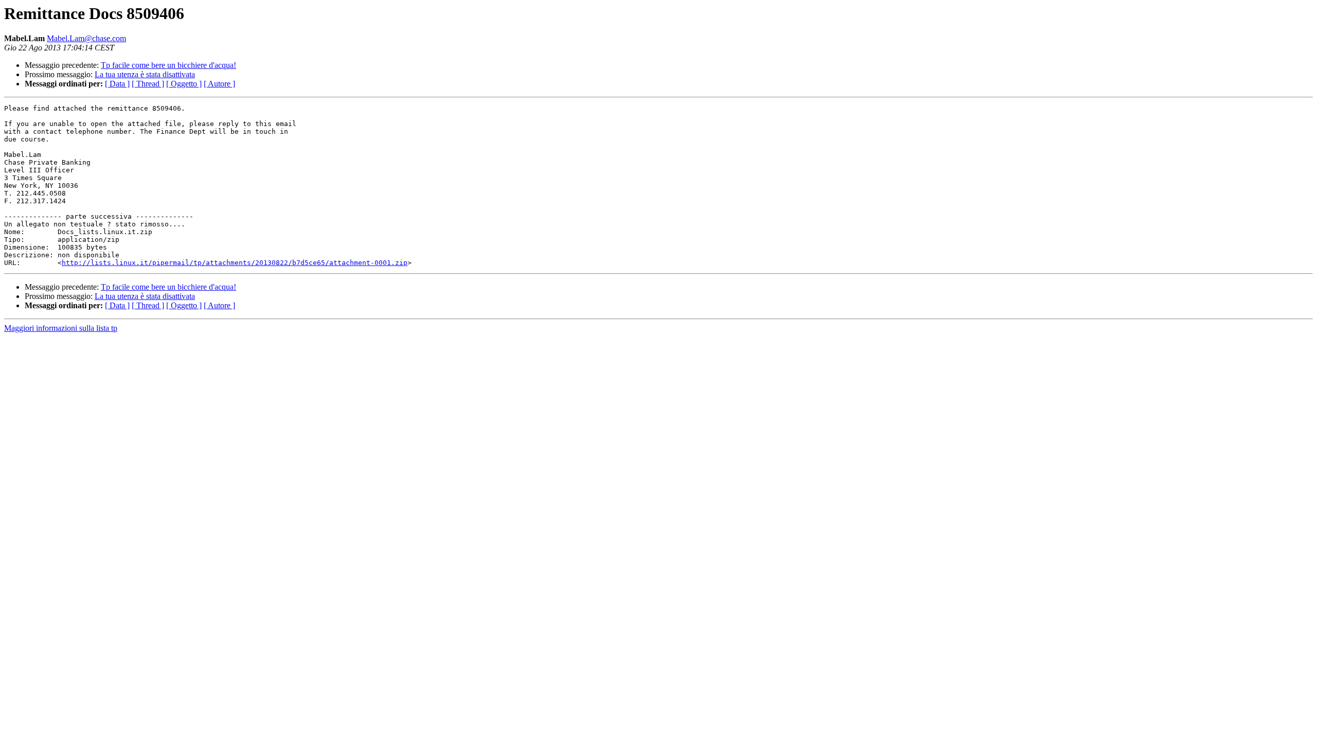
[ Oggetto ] (184, 83)
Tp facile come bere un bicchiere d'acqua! (168, 65)
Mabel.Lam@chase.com (86, 38)
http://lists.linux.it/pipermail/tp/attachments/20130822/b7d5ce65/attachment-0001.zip (234, 263)
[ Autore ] (219, 83)
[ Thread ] (148, 83)
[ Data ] (117, 83)
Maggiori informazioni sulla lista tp (60, 328)
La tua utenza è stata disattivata (145, 74)
